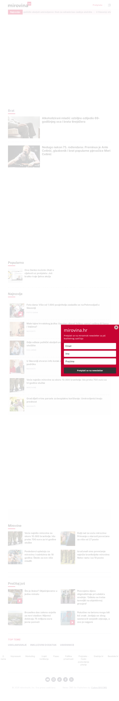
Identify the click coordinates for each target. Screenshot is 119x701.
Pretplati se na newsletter (90, 370)
